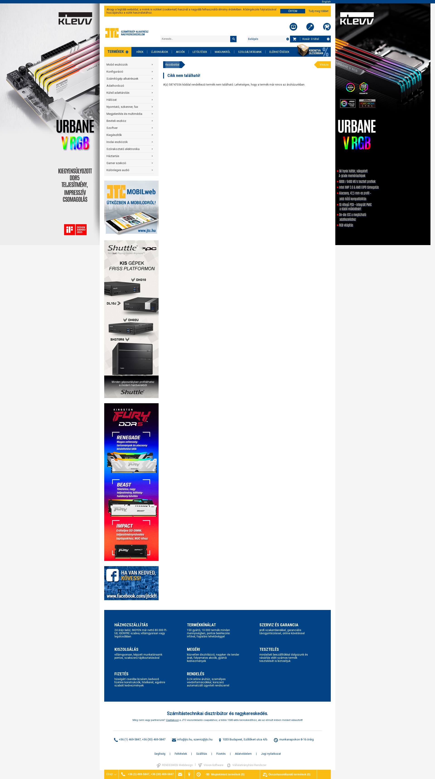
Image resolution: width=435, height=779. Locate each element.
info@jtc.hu (184, 739)
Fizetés (221, 753)
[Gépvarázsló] (310, 27)
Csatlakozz (172, 720)
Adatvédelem (243, 753)
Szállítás (201, 753)
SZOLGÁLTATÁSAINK (250, 52)
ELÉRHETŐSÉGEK (279, 52)
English (326, 1)
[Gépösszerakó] (293, 27)
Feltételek (181, 753)
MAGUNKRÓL (222, 52)
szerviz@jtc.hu (203, 739)
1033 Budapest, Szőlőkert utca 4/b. (245, 739)
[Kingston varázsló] (327, 27)
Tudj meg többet (319, 11)
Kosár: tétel (310, 39)
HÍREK (139, 52)
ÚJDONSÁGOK (159, 52)
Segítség (159, 753)
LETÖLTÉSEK (200, 52)
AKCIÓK (180, 52)
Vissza (324, 64)
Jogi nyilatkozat (271, 753)
